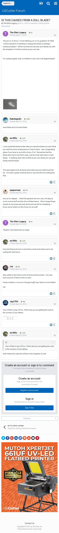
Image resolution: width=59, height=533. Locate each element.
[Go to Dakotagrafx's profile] (5, 120)
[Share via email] (33, 438)
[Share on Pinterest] (37, 438)
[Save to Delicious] (20, 438)
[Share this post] (54, 35)
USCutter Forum (13, 11)
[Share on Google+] (12, 438)
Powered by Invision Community (29, 529)
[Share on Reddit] (24, 438)
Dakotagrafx (15, 119)
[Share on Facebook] (7, 438)
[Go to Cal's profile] (5, 268)
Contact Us (29, 523)
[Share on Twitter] (3, 438)
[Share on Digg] (16, 438)
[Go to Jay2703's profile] (5, 302)
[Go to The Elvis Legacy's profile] (5, 33)
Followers (27, 418)
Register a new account (29, 390)
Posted (18, 35)
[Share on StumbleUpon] (29, 438)
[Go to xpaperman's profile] (5, 191)
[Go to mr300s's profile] (5, 139)
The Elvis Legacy (10, 23)
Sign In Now (29, 408)
